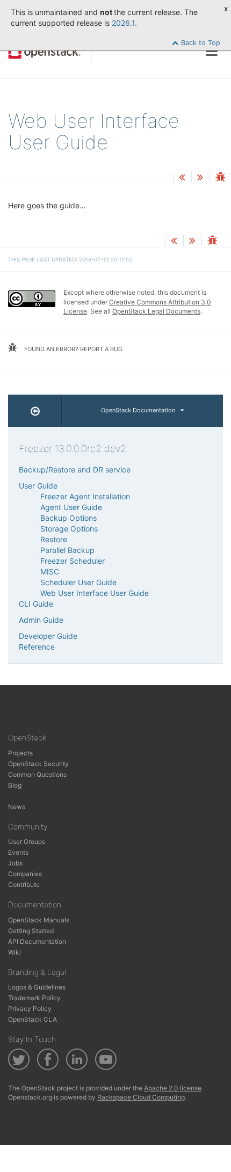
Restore (53, 539)
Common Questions (37, 774)
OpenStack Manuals (38, 920)
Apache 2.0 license (172, 1088)
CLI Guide (36, 603)
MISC (49, 571)
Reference (37, 646)
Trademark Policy (34, 998)
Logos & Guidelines (37, 987)
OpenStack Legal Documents (156, 311)
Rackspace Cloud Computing (141, 1097)
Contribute (24, 884)
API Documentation (37, 941)
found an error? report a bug (72, 349)
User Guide (38, 485)
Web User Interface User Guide (94, 593)
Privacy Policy (30, 1008)
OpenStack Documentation (138, 410)
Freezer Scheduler (72, 560)
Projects (20, 753)
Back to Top (199, 43)
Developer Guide (48, 635)
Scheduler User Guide (78, 582)
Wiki (14, 952)
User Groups (26, 842)
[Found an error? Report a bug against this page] (220, 178)
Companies (25, 874)
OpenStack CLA (32, 1019)
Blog (14, 785)
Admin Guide (41, 619)
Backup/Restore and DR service (75, 469)
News (16, 807)
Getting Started (31, 931)
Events (18, 852)
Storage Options (69, 528)
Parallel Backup (67, 550)
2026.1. (124, 22)
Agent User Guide (71, 507)
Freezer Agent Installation (85, 496)
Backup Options (68, 517)
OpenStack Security (38, 764)
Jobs (15, 863)
